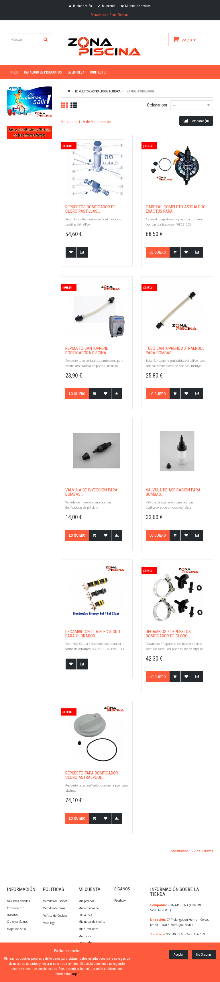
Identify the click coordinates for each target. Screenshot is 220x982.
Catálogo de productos (43, 72)
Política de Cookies (55, 916)
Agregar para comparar (82, 252)
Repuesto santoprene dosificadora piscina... (87, 350)
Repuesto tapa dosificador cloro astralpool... (91, 775)
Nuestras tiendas (18, 901)
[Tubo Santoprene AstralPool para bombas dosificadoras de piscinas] (177, 309)
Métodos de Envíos (55, 901)
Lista (73, 105)
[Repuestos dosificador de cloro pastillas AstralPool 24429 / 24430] (96, 167)
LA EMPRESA (76, 72)
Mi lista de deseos (138, 6)
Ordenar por (157, 105)
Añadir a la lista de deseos (71, 252)
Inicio (69, 91)
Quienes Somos (17, 922)
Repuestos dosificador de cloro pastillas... (90, 209)
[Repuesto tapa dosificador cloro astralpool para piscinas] (96, 734)
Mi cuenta (108, 6)
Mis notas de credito (91, 922)
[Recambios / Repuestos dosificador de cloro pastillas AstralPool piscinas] (177, 592)
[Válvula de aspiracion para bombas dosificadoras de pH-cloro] (177, 450)
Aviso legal (49, 923)
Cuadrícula (64, 105)
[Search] (45, 39)
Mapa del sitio (16, 929)
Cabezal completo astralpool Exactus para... (177, 209)
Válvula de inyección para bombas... (91, 492)
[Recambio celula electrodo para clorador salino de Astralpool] (96, 592)
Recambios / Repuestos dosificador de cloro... (168, 634)
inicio (14, 72)
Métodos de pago (54, 908)
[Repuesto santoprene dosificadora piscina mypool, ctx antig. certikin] (96, 309)
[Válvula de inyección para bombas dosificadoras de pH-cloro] (96, 450)
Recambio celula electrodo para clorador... (92, 634)
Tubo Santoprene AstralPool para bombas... (175, 350)
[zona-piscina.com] (110, 45)
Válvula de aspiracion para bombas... (173, 492)
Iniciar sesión (82, 6)
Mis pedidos (86, 901)
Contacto (98, 72)
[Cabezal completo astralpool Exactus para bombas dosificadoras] (177, 167)
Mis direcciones (88, 929)
